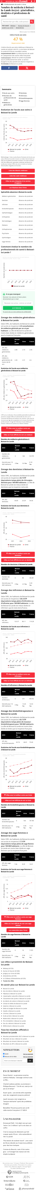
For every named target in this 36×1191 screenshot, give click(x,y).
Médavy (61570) (8, 968)
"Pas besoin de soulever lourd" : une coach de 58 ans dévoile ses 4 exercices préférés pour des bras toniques (18, 1143)
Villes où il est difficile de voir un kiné (18, 800)
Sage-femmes (25, 101)
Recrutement (29, 1163)
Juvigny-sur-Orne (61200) (11, 973)
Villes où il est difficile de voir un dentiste (18, 560)
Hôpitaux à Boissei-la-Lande (12, 994)
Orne (24, 4)
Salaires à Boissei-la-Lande (12, 1006)
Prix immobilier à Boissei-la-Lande (14, 1021)
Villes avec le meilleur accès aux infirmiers (19, 675)
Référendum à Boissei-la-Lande (13, 1026)
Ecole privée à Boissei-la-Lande (13, 1016)
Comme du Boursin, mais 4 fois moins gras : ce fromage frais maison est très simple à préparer (16, 1152)
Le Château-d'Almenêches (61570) (14, 978)
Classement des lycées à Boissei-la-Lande (17, 998)
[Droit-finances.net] (26, 1181)
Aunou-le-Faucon (23, 26)
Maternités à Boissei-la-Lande (13, 1018)
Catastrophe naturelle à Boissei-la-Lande (16, 996)
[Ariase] (9, 1189)
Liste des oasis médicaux (18, 176)
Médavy (13, 26)
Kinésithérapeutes (26, 98)
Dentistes (23, 93)
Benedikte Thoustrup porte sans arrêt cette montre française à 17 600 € (16, 1109)
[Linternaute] (9, 1181)
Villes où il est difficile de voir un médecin (18, 435)
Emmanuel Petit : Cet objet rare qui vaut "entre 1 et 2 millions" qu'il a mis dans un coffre (17, 1125)
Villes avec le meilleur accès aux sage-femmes (19, 918)
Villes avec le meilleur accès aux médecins (19, 429)
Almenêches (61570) (9, 976)
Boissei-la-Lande (8, 989)
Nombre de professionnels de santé (10, 98)
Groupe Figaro (27, 1166)
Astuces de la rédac (10, 1056)
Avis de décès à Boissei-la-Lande (14, 991)
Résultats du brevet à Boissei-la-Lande (16, 1041)
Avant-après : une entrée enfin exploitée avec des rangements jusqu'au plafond (17, 1094)
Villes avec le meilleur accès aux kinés (19, 795)
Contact (17, 1163)
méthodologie (6, 58)
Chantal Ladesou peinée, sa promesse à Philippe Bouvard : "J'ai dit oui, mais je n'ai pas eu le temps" (17, 1086)
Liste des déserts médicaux (18, 170)
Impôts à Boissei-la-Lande (11, 1011)
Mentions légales (17, 1166)
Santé (6, 1054)
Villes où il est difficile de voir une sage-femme (18, 924)
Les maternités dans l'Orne (18, 930)
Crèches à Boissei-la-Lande (12, 1013)
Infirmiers (23, 96)
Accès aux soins (9, 93)
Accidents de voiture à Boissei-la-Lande (16, 1001)
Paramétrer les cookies (24, 1165)
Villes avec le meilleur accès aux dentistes (19, 554)
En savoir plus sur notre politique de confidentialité (17, 312)
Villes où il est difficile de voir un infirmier (18, 681)
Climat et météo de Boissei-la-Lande (15, 1003)
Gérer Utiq (8, 1166)
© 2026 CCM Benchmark (18, 1168)
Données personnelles (11, 1165)
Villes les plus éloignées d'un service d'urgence (18, 182)
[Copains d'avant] (9, 1185)
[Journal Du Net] (26, 1177)
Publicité (22, 1163)
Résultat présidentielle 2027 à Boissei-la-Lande (18, 1036)
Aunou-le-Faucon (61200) (11, 971)
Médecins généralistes (8, 104)
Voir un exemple (28, 1054)
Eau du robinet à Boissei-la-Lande (14, 1023)
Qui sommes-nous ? (8, 1163)
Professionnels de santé (13, 4)
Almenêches (20, 28)
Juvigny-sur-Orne (7, 28)
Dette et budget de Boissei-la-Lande (15, 1008)
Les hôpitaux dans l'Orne (18, 188)
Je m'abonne (16, 308)
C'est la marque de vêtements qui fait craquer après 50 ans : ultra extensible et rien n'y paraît (17, 1134)
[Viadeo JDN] (26, 1185)
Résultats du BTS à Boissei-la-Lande (15, 1044)
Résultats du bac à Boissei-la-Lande (15, 1039)
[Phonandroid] (26, 1189)
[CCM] (9, 1177)
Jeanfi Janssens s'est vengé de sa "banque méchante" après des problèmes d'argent (17, 1101)
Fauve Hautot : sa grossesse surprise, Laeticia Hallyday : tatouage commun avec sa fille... (17, 1077)
